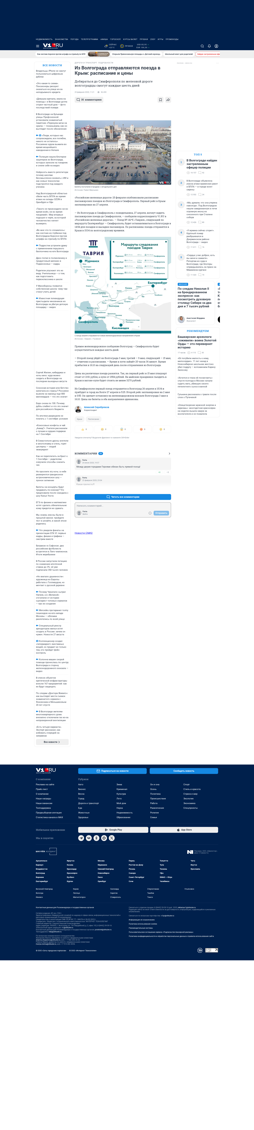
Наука (120, 808)
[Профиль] (216, 46)
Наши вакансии (44, 803)
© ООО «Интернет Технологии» (83, 950)
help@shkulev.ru (55, 932)
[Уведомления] (209, 46)
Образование (123, 817)
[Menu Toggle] (37, 46)
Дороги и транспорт (88, 803)
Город (81, 798)
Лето (119, 798)
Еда (80, 808)
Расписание (93, 419)
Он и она (154, 784)
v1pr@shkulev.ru (167, 916)
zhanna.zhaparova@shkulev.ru (48, 940)
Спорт (186, 784)
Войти (85, 514)
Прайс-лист (42, 789)
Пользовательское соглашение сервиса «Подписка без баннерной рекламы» (161, 932)
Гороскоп (115, 39)
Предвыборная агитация (49, 812)
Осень (153, 789)
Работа (153, 803)
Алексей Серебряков (96, 407)
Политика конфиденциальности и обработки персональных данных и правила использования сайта (171, 936)
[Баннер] (99, 54)
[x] (112, 838)
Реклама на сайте (45, 784)
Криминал (122, 789)
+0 (159, 472)
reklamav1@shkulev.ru (187, 907)
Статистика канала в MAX (49, 817)
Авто (80, 784)
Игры (160, 39)
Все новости (52, 65)
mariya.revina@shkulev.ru (46, 944)
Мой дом (121, 803)
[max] (104, 838)
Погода (75, 39)
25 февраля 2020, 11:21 (84, 92)
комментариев (91, 99)
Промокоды (172, 39)
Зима (119, 784)
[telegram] (81, 838)
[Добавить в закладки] (160, 100)
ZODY (152, 39)
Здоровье (83, 817)
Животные (84, 812)
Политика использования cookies (143, 924)
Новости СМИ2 (84, 532)
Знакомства (61, 39)
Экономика (189, 803)
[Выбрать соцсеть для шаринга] (168, 100)
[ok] (96, 838)
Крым (79, 419)
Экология (188, 798)
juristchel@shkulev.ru (103, 930)
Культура (121, 794)
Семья (153, 817)
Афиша (104, 39)
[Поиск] (202, 46)
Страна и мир (190, 794)
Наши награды (43, 798)
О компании (42, 794)
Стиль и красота (191, 789)
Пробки (144, 39)
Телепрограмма (89, 39)
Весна (81, 794)
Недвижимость (44, 39)
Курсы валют (130, 39)
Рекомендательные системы (141, 928)
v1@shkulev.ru (67, 928)
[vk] (89, 838)
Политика (155, 794)
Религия (154, 812)
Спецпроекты (190, 808)
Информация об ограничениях (142, 920)
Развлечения (157, 808)
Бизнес (82, 789)
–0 (167, 472)
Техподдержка (43, 808)
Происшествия (158, 798)
